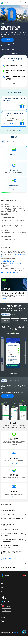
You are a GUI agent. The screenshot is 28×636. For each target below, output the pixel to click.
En (1, 626)
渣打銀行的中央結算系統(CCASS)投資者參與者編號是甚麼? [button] (12, 540)
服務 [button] (2, 583)
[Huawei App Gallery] (6, 605)
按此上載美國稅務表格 (8, 261)
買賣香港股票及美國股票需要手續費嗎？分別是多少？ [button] (11, 547)
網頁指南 (16, 632)
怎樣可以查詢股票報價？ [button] (8, 514)
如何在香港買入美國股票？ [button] (9, 525)
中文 (8, 626)
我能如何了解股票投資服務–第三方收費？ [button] (12, 553)
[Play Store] (6, 601)
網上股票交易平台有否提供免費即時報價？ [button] (12, 520)
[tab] (13, 53)
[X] (12, 621)
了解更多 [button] (13, 83)
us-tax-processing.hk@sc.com (14, 263)
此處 (20, 130)
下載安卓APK (6, 610)
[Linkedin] (3, 621)
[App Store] (6, 597)
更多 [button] (2, 591)
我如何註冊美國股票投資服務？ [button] (10, 529)
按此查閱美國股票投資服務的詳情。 (10, 273)
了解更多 (13, 463)
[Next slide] (25, 355)
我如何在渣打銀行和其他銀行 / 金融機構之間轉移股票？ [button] (12, 534)
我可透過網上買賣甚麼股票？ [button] (9, 510)
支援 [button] (2, 587)
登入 (20, 3)
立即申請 (13, 447)
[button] (3, 141)
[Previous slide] (2, 355)
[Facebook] (7, 621)
